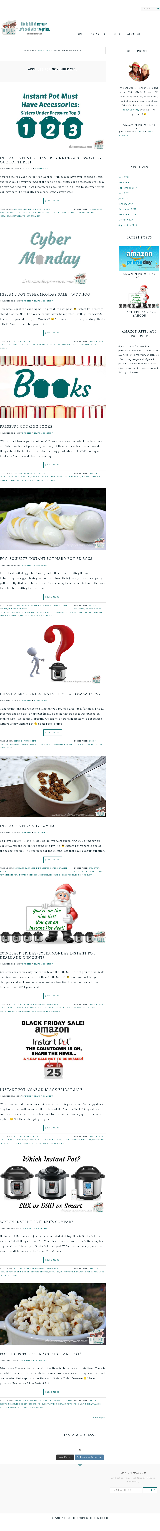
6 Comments (40, 565)
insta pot (76, 213)
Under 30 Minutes (17, 609)
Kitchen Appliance (9, 616)
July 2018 (123, 177)
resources (15, 216)
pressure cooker (20, 480)
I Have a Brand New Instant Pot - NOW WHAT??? (50, 694)
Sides (41, 1401)
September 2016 (127, 225)
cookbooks (14, 477)
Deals (49, 213)
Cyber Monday (15, 345)
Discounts (19, 341)
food (34, 477)
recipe (33, 480)
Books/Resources (22, 473)
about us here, (131, 110)
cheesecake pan (26, 213)
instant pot (88, 213)
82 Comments (40, 1360)
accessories (95, 209)
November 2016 (127, 214)
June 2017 (124, 198)
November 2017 (127, 182)
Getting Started (36, 209)
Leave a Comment (43, 301)
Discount (36, 345)
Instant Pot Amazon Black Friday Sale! (42, 1090)
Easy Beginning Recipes (37, 605)
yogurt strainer (31, 216)
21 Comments (41, 833)
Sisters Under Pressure (25, 27)
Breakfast (18, 605)
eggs (98, 609)
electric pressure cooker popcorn (18, 1404)
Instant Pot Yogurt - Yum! (28, 826)
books (3, 477)
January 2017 (125, 204)
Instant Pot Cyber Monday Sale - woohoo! (46, 294)
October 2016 (126, 220)
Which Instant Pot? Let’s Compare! (37, 1222)
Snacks (4, 872)
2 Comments (41, 169)
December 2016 (127, 209)
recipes (41, 480)
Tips (48, 209)
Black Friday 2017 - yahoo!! (139, 314)
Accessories (19, 209)
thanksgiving (53, 1011)
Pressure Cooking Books (26, 427)
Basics (13, 213)
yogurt (88, 875)
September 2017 (127, 188)
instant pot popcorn (78, 345)
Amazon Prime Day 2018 (139, 126)
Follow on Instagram (91, 1457)
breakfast (79, 609)
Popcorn (4, 1407)
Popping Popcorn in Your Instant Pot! (40, 1354)
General (30, 1004)
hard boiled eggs (34, 612)
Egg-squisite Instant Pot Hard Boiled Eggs (46, 559)
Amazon (4, 213)
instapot (4, 216)
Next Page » (99, 1417)
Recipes (3, 609)
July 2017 (123, 193)
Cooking (40, 213)
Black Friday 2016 (17, 1008)
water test (6, 748)
